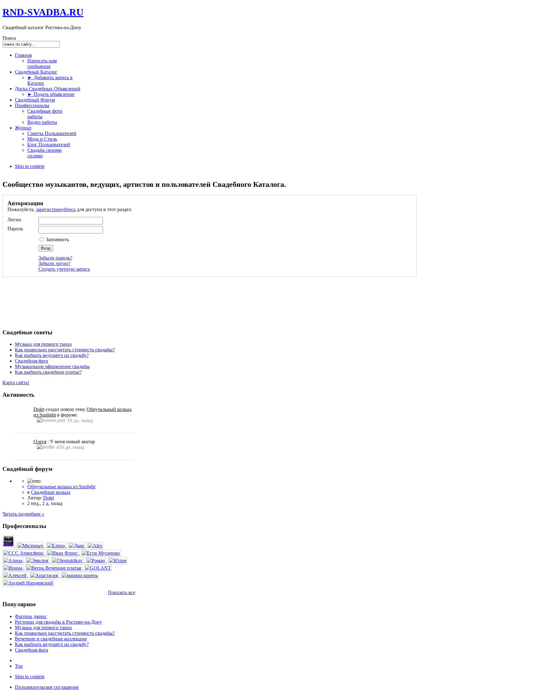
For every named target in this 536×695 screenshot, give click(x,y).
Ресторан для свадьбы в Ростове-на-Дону (58, 622)
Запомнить (57, 239)
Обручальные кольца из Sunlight (61, 486)
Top (19, 666)
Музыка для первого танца (43, 344)
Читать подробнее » (23, 514)
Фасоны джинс (31, 616)
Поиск (9, 38)
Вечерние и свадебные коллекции (51, 638)
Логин (14, 219)
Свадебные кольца (50, 492)
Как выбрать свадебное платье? (48, 372)
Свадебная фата (31, 360)
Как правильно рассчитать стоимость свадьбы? (65, 349)
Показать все (121, 592)
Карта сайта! (15, 382)
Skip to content (29, 166)
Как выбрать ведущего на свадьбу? (52, 355)
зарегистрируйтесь (56, 209)
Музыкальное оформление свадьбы (52, 366)
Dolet (39, 409)
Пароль (15, 228)
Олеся (40, 441)
